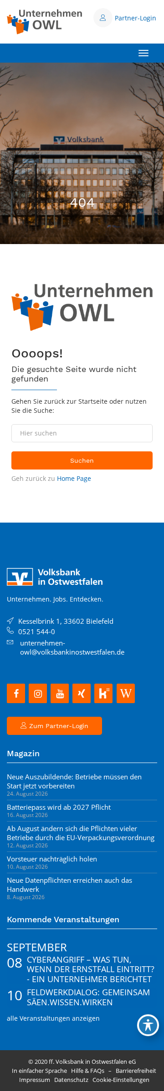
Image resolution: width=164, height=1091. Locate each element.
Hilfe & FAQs (87, 1071)
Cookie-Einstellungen (120, 1080)
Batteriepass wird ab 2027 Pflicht (59, 807)
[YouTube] (60, 693)
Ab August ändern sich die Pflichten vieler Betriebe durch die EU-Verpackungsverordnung (80, 833)
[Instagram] (38, 693)
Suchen (82, 460)
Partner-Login (135, 18)
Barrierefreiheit (136, 1071)
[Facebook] (16, 693)
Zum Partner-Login (57, 725)
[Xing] (81, 693)
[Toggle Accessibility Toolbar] (148, 1025)
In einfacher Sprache (39, 1071)
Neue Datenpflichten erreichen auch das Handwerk (69, 885)
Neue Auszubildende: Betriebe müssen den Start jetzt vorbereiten (74, 781)
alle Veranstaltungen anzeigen (53, 1018)
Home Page (74, 478)
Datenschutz (71, 1080)
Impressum (34, 1080)
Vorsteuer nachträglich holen (52, 858)
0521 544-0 (36, 631)
